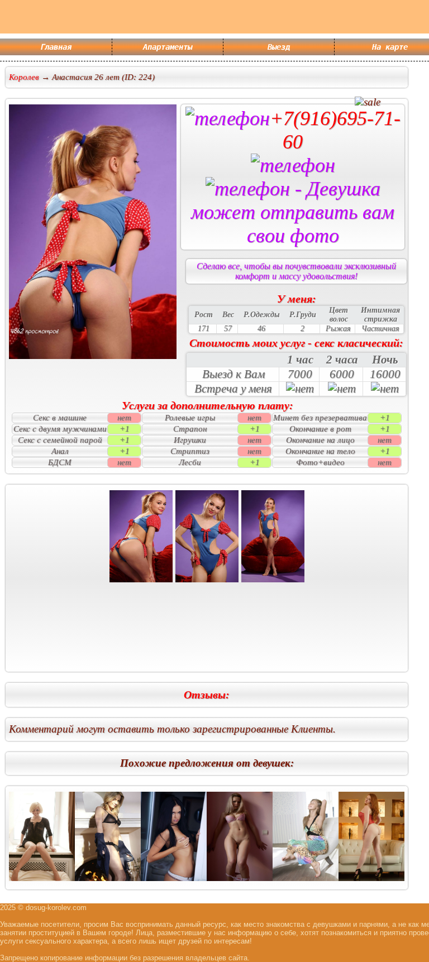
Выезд (279, 46)
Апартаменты (167, 46)
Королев (24, 77)
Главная (56, 46)
